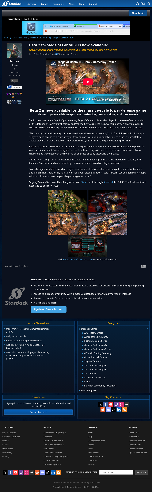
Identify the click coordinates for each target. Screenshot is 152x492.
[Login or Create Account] (137, 3)
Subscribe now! (38, 412)
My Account (134, 436)
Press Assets (93, 452)
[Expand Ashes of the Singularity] (82, 337)
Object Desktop (9, 432)
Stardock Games (20, 37)
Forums (91, 464)
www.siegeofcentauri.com (78, 259)
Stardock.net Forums (68, 54)
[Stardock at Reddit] (103, 409)
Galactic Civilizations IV (53, 440)
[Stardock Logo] (12, 3)
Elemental (47, 436)
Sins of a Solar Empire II (53, 444)
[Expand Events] (82, 381)
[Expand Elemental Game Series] (82, 341)
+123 (14, 80)
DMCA (86, 487)
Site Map (95, 487)
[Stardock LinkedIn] (119, 409)
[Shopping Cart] (143, 3)
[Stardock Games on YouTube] (111, 404)
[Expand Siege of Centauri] (82, 361)
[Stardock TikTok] (113, 409)
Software (31, 4)
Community (58, 4)
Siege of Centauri (50, 460)
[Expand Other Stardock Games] (82, 357)
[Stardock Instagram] (121, 404)
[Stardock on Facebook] (105, 404)
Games (44, 4)
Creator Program (95, 456)
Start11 (5, 440)
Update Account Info (138, 452)
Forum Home (14, 19)
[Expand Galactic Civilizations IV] (82, 345)
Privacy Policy (58, 487)
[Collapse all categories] (147, 328)
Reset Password (136, 448)
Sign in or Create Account (49, 309)
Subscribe (141, 472)
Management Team (96, 440)
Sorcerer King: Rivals (52, 464)
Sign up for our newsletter (82, 472)
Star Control (48, 448)
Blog (81, 4)
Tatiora (14, 61)
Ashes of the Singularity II (54, 432)
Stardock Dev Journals (40, 37)
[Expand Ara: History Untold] (82, 333)
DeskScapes (7, 448)
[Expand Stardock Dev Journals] (82, 377)
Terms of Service (74, 487)
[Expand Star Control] (82, 373)
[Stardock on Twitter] (100, 404)
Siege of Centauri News (63, 37)
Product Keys (135, 444)
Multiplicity (7, 452)
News (72, 4)
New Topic (138, 13)
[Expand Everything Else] (79, 390)
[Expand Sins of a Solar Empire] (82, 365)
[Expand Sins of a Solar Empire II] (82, 369)
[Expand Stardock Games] (79, 329)
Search (27, 19)
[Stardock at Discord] (108, 409)
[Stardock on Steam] (127, 404)
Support (93, 4)
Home (7, 37)
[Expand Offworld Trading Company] (82, 353)
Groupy (5, 456)
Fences (5, 444)
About (90, 432)
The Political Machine (52, 452)
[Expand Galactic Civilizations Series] (82, 349)
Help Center (134, 432)
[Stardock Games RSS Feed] (124, 409)
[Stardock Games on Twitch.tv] (116, 404)
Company (93, 427)
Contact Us (92, 460)
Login (35, 19)
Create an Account (137, 440)
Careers (91, 444)
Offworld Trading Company (55, 456)
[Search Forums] (149, 3)
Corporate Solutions (11, 436)
